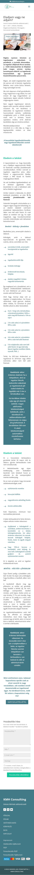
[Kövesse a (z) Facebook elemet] (4, 809)
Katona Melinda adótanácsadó (18, 23)
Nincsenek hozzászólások (11, 30)
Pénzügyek (20, 28)
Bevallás (19, 26)
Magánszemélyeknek (10, 28)
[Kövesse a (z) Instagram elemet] (8, 809)
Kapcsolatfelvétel (17, 702)
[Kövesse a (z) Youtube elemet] (11, 809)
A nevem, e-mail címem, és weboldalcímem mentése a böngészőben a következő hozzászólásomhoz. (16, 768)
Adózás (14, 26)
